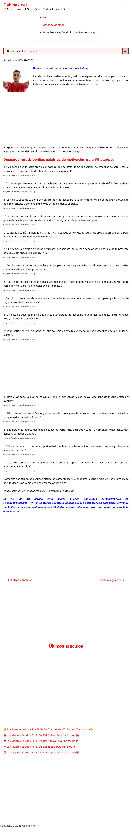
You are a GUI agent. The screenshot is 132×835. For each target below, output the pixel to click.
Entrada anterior (20, 580)
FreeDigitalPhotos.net (61, 490)
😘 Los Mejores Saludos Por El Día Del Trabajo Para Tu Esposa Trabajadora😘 (48, 729)
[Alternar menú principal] (125, 6)
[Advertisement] (66, 116)
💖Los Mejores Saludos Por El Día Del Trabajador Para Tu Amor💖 (41, 752)
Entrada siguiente (111, 580)
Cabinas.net (15, 4)
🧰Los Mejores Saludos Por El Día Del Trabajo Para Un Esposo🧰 (41, 735)
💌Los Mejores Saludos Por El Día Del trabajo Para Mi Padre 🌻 (39, 746)
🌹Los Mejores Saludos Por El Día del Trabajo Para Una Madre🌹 (40, 740)
